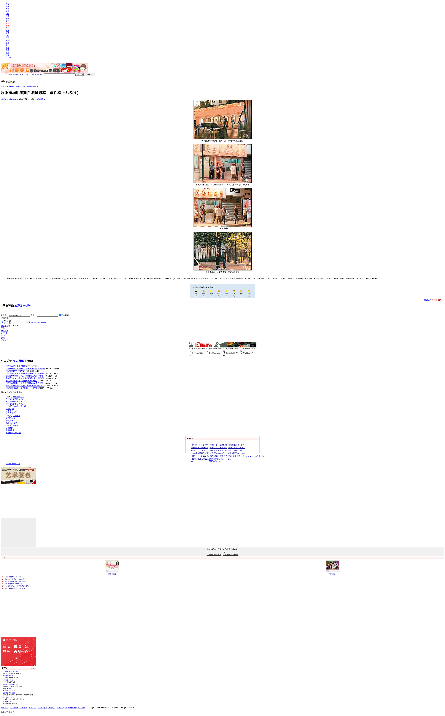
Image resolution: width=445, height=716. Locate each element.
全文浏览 (4, 331)
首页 (7, 4)
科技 (7, 19)
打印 (3, 335)
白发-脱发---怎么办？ (218, 456)
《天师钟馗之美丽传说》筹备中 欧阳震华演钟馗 (25, 369)
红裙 (7, 411)
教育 (7, 40)
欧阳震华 (18, 360)
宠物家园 (17, 433)
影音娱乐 (4, 86)
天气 (7, 45)
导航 (7, 55)
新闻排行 (427, 300)
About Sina (14, 708)
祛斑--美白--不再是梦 (218, 448)
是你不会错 (10, 418)
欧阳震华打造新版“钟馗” (16, 366)
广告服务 (23, 708)
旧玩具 (8, 421)
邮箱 (7, 53)
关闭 (3, 338)
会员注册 (72, 708)
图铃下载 (4, 392)
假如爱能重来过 (19, 406)
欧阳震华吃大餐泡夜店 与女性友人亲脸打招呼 (24, 376)
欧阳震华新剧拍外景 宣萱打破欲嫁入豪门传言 (24, 383)
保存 (3, 328)
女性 (7, 36)
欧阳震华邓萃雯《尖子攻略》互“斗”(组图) (23, 388)
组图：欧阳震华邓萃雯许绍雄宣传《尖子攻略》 (25, 386)
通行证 (8, 57)
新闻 (7, 6)
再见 (13, 421)
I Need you (10, 409)
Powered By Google (38, 322)
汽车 (7, 28)
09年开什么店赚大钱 (200, 456)
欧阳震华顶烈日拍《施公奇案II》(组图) (22, 381)
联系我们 (32, 708)
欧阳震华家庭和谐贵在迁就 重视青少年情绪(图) (25, 373)
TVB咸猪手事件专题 (30, 86)
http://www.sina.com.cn (9, 99)
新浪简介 (4, 708)
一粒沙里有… (18, 397)
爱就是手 (16, 416)
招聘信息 (42, 708)
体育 (7, 9)
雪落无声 (9, 433)
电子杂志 (20, 392)
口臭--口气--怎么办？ (200, 450)
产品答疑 (81, 708)
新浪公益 (12, 392)
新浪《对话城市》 (216, 459)
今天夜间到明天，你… (15, 399)
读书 (7, 38)
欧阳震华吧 (436, 300)
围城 (7, 423)
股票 (7, 16)
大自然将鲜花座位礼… (15, 401)
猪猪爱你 (9, 428)
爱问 (7, 50)
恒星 (7, 413)
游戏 (7, 33)
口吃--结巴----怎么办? (237, 453)
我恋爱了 (13, 423)
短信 (7, 48)
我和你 (12, 413)
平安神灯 (16, 425)
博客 (7, 21)
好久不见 (13, 411)
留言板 (3, 326)
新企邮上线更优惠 (13, 464)
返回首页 (4, 340)
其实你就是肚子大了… (15, 404)
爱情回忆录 (10, 430)
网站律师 (51, 708)
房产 (7, 31)
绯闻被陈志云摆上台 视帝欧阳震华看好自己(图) (25, 378)
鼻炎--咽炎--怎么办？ (236, 448)
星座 (7, 43)
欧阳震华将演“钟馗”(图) (15, 371)
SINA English (62, 708)
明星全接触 (15, 86)
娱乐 (7, 11)
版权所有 (12, 712)
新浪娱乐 (41, 99)
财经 (7, 14)
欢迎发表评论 (22, 305)
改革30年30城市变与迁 (255, 456)
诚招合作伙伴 (214, 461)
